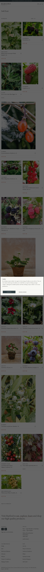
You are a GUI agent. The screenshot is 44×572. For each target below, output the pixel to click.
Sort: (32, 18)
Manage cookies (22, 291)
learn (30, 516)
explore (23, 516)
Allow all (9, 291)
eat (17, 516)
